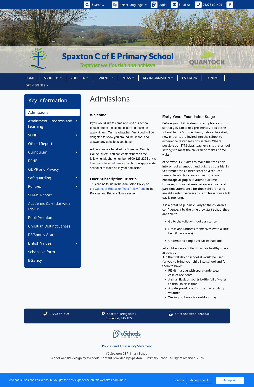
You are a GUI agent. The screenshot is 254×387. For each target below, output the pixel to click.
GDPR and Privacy (43, 169)
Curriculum (37, 152)
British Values (40, 243)
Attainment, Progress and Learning (50, 123)
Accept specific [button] (200, 380)
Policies (34, 186)
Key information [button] (157, 78)
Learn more (118, 380)
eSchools (93, 358)
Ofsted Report (40, 143)
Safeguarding (39, 177)
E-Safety (35, 260)
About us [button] (51, 78)
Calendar (189, 78)
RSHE (32, 160)
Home (30, 78)
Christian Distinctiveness (49, 226)
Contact (213, 78)
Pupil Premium (41, 217)
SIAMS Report (40, 194)
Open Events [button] (35, 85)
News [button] (127, 78)
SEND (33, 135)
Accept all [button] (229, 380)
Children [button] (78, 78)
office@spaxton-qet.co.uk (192, 314)
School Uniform (41, 251)
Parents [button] (104, 78)
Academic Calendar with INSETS (49, 206)
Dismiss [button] (178, 380)
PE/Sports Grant (42, 234)
